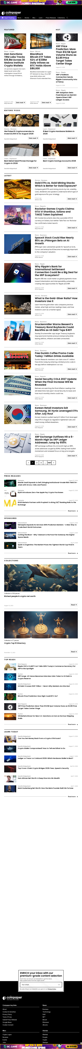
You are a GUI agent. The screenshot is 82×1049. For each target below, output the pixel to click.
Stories (6, 129)
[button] (51, 18)
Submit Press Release (10, 1020)
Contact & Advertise (9, 1012)
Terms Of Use (7, 1017)
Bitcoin (37, 51)
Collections (61, 18)
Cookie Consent (8, 1025)
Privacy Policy (52, 989)
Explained (51, 129)
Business (43, 235)
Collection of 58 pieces (12, 593)
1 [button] (32, 463)
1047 (49, 463)
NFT (44, 1017)
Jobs (4, 1042)
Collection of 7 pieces (11, 640)
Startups (45, 1042)
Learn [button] (40, 18)
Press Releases (51, 18)
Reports (43, 206)
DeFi (44, 1014)
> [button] (53, 463)
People (45, 1037)
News (6, 51)
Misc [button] (34, 18)
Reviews (13, 129)
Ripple (63, 44)
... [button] (45, 463)
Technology (47, 1012)
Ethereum (46, 1022)
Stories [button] (27, 18)
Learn (45, 129)
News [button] (19, 18)
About (4, 1009)
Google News (7, 1022)
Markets (45, 1034)
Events (5, 1040)
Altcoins (45, 1025)
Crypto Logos (7, 1034)
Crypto (12, 51)
